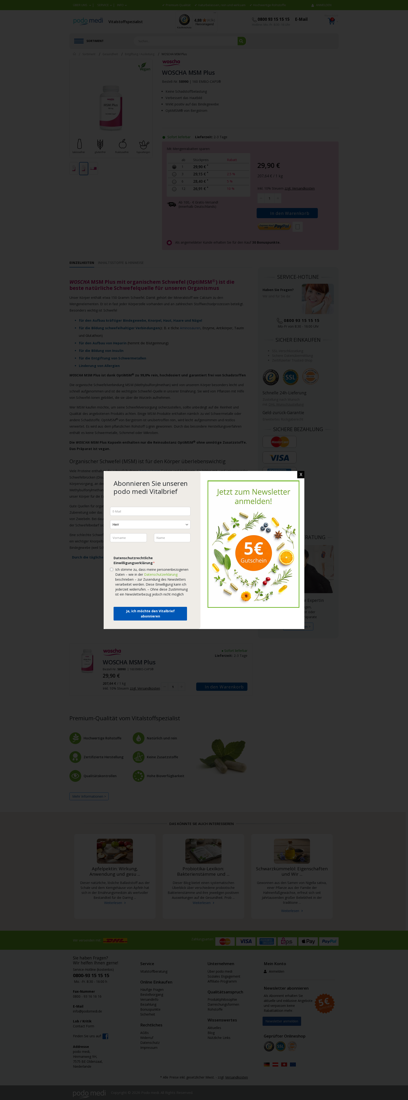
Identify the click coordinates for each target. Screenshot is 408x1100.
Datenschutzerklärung (161, 574)
